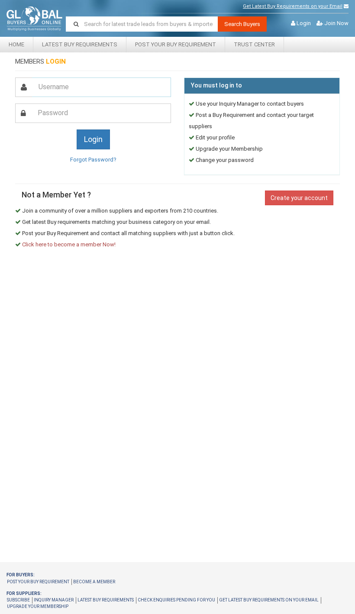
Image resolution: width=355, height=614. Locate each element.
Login (304, 23)
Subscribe (18, 600)
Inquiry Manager (54, 600)
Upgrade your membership (37, 606)
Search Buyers (242, 24)
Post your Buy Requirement (175, 44)
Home (16, 44)
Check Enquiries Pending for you (176, 600)
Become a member (94, 581)
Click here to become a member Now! (69, 244)
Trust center (254, 44)
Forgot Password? (93, 159)
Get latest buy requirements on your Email (269, 600)
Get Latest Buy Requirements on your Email (292, 6)
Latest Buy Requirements (79, 44)
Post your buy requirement (38, 581)
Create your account (299, 197)
